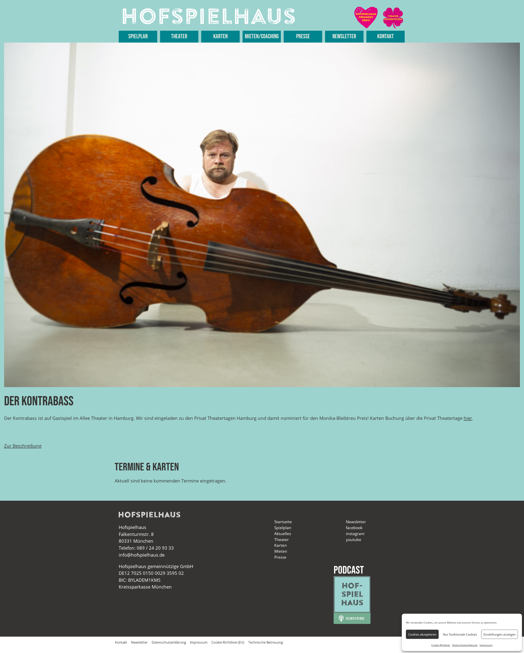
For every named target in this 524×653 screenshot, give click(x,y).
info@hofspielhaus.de (142, 555)
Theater (179, 36)
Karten (220, 36)
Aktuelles (282, 533)
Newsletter (344, 36)
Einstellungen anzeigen (499, 634)
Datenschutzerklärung (465, 645)
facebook (354, 527)
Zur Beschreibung (23, 446)
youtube (353, 539)
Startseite (283, 521)
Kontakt (385, 36)
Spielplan (138, 36)
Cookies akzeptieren (422, 634)
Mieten (280, 551)
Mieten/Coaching (262, 36)
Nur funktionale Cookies (460, 634)
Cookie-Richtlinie (440, 645)
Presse (303, 36)
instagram (355, 533)
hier (468, 418)
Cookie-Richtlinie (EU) (227, 642)
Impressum (486, 645)
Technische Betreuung (265, 642)
